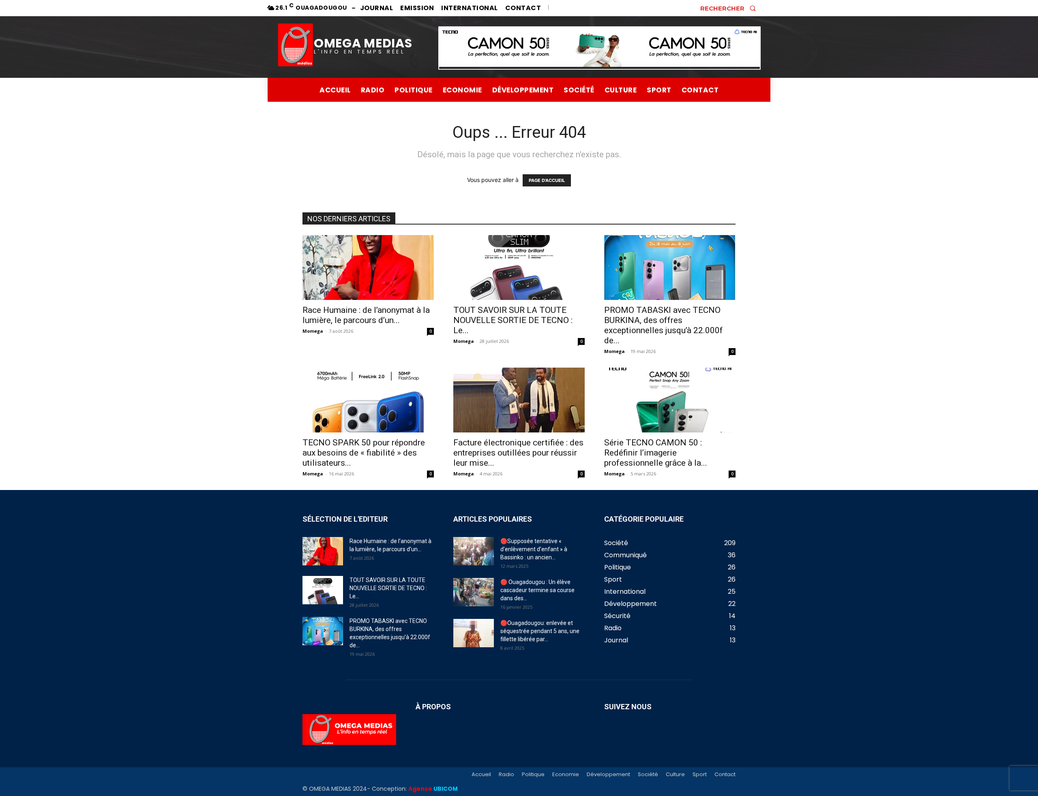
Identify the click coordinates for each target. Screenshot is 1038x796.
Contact (725, 774)
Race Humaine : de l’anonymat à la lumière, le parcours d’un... (366, 315)
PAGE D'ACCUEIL (547, 180)
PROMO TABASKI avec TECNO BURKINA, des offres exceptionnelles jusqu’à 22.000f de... (663, 325)
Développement (608, 774)
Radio (506, 774)
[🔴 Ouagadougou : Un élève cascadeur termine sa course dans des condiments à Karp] (473, 592)
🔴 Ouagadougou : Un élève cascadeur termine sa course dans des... (537, 590)
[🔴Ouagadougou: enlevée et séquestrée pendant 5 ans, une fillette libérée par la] (473, 633)
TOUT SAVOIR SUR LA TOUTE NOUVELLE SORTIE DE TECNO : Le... (513, 320)
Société (648, 774)
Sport (700, 774)
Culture (675, 774)
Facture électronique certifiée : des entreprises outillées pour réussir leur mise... (518, 453)
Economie (565, 774)
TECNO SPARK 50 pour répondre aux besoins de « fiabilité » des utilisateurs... (363, 453)
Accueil (481, 774)
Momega (312, 331)
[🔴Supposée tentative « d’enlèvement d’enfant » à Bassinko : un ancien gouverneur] (473, 551)
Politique (533, 774)
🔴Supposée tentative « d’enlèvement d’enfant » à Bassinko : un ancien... (533, 549)
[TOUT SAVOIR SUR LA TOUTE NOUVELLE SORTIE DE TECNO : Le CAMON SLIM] (519, 267)
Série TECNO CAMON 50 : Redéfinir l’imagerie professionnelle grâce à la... (655, 453)
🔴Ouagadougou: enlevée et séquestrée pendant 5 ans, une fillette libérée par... (539, 631)
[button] (730, 8)
